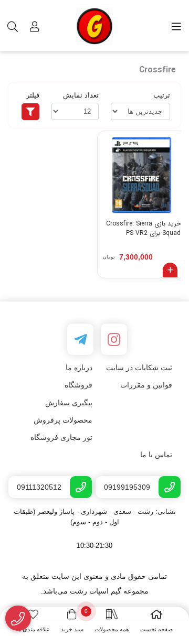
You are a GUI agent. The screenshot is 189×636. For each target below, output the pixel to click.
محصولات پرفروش (63, 420)
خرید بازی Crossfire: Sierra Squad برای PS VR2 (143, 228)
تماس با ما (156, 454)
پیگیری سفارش (68, 402)
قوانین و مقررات (146, 385)
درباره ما (79, 367)
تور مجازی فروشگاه (61, 437)
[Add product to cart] (170, 270)
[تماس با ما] (18, 618)
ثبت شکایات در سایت (139, 367)
